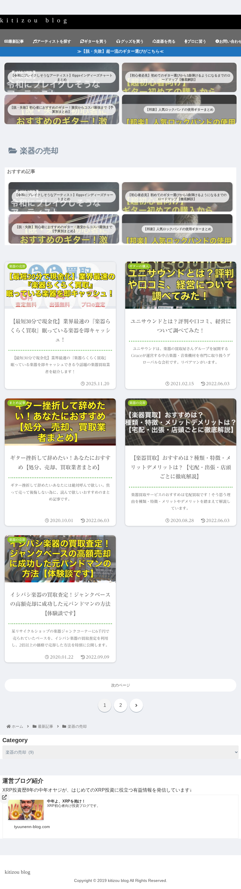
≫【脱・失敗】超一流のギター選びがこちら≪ (120, 51)
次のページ (120, 685)
